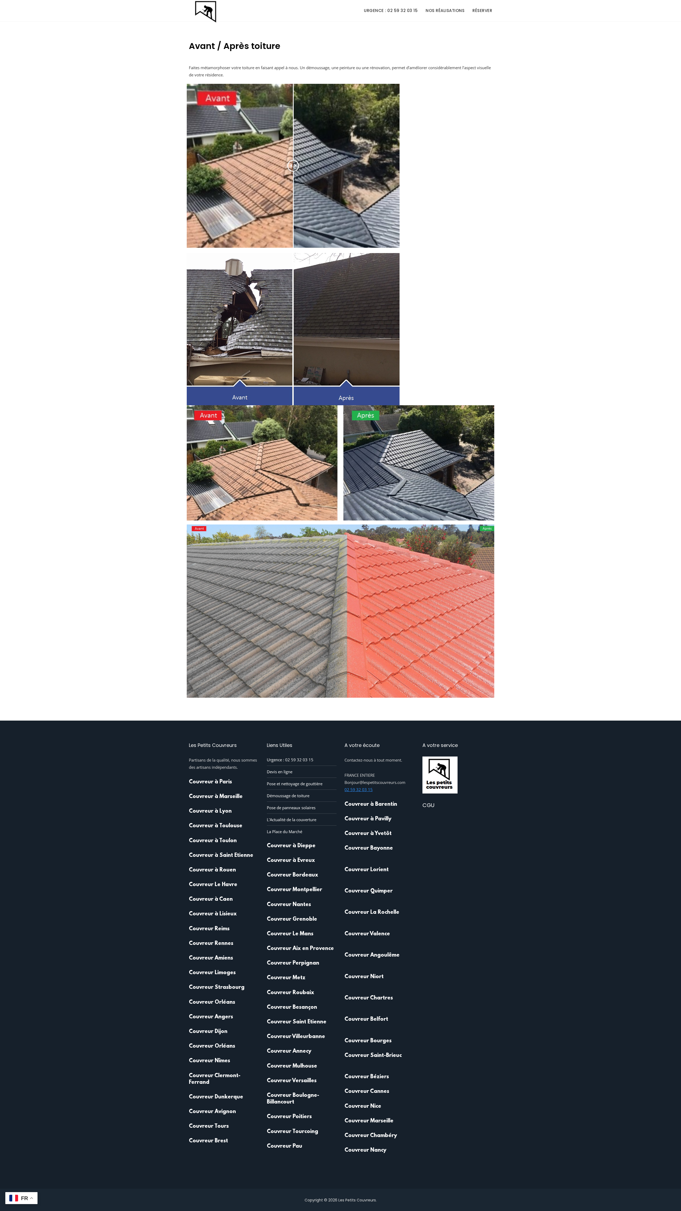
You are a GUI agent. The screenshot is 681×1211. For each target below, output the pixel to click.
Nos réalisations (445, 10)
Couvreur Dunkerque (216, 1097)
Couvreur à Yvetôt (368, 834)
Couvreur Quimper (368, 891)
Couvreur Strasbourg (216, 987)
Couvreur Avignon (212, 1112)
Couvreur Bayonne (368, 848)
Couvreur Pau (284, 1146)
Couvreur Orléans (212, 1002)
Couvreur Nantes (289, 905)
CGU (428, 805)
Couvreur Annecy (289, 1051)
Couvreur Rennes (211, 944)
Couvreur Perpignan (293, 963)
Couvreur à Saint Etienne (221, 855)
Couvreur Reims (209, 929)
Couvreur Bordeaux (292, 875)
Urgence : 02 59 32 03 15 (391, 10)
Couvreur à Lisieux (213, 914)
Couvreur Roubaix (290, 993)
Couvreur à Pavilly (367, 819)
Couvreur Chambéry (370, 1136)
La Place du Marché (284, 831)
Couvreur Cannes (366, 1091)
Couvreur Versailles (292, 1081)
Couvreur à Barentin (370, 804)
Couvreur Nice (362, 1106)
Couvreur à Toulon (213, 841)
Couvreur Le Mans (290, 934)
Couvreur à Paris (210, 782)
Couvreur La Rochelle (371, 912)
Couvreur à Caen (211, 899)
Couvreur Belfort (366, 1019)
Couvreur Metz (286, 978)
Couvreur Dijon (208, 1032)
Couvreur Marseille (368, 1121)
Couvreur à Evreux (291, 860)
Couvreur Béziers (366, 1077)
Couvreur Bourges (368, 1041)
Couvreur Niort (364, 977)
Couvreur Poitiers (289, 1117)
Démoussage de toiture (288, 795)
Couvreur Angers (211, 1017)
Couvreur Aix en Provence (300, 949)
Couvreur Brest (208, 1141)
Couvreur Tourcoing (292, 1132)
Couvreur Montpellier (294, 890)
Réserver (482, 10)
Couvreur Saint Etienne (296, 1022)
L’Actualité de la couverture (291, 819)
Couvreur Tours (209, 1126)
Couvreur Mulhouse (292, 1066)
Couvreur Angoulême (372, 955)
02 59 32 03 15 (358, 789)
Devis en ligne (279, 771)
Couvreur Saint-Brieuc (373, 1056)
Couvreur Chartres (368, 998)
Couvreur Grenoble (292, 919)
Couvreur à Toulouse (215, 826)
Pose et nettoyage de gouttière (294, 783)
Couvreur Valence (367, 934)
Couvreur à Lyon (210, 811)
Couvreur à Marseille (216, 797)
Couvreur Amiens (211, 958)
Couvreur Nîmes (209, 1061)
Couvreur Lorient (366, 870)
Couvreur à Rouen (212, 870)
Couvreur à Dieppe (291, 846)
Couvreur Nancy (365, 1150)
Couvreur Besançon (292, 1007)
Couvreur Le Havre (213, 885)
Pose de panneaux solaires (291, 807)
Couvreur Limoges (212, 973)
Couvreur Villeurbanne (296, 1037)
